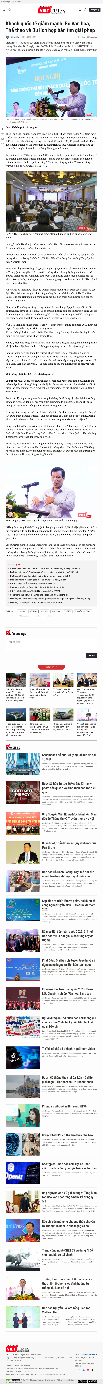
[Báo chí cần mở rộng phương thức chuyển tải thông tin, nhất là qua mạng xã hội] (23, 1230)
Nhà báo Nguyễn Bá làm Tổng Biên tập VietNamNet (66, 1310)
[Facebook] (79, 37)
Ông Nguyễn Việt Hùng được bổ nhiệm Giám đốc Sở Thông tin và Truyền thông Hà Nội (69, 816)
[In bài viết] (83, 37)
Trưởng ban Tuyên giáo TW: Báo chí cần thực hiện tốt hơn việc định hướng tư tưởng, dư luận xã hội (67, 1283)
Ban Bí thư (43, 1033)
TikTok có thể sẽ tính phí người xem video (68, 1048)
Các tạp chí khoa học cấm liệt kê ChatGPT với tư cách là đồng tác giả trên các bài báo (69, 1166)
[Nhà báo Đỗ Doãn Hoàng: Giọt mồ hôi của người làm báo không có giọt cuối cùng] (23, 881)
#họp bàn (44, 611)
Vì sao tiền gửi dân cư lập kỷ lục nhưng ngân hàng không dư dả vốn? (39, 693)
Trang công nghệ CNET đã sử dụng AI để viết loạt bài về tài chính (67, 1252)
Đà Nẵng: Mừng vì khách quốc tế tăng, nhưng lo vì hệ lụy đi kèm (38, 580)
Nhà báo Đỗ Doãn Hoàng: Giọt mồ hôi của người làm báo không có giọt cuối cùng (68, 874)
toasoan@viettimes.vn (88, 1355)
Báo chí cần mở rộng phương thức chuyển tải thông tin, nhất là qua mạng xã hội (68, 1223)
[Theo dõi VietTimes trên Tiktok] (92, 1370)
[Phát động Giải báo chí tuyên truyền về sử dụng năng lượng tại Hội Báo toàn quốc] (23, 969)
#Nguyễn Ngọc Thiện (82, 611)
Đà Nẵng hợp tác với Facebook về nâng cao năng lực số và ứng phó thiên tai (44, 572)
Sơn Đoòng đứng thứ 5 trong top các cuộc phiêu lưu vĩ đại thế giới (39, 595)
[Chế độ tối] (85, 9)
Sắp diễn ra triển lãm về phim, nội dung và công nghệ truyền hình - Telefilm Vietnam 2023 (68, 905)
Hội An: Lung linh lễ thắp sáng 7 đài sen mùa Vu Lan (33, 583)
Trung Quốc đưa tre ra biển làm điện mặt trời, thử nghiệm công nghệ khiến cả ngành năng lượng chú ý (16, 729)
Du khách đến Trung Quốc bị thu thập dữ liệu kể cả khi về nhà (37, 587)
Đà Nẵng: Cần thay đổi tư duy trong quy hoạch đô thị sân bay (37, 602)
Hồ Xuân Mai (14, 37)
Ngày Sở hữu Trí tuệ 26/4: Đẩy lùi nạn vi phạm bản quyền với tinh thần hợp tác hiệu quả (69, 788)
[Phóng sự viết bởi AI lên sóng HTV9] (23, 1115)
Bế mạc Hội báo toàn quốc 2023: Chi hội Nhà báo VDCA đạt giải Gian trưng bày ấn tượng (67, 935)
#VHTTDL (67, 611)
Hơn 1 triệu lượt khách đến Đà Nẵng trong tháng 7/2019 (35, 591)
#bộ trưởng (56, 611)
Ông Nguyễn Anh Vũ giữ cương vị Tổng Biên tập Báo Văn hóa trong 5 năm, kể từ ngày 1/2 (69, 1197)
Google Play (92, 1381)
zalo (84, 1370)
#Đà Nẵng (33, 611)
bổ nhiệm (66, 1318)
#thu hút (36, 616)
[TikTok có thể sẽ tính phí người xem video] (23, 1057)
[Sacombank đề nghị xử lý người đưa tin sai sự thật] (23, 764)
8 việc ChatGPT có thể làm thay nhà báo (67, 1135)
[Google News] (92, 37)
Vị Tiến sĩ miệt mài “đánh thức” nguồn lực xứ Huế (63, 692)
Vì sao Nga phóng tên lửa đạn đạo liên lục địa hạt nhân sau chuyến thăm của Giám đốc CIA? (86, 729)
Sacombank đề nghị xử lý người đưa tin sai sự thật (69, 757)
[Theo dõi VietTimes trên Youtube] (88, 1370)
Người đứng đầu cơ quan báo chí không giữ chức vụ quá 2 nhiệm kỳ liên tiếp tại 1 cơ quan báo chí (69, 1022)
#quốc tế (46, 616)
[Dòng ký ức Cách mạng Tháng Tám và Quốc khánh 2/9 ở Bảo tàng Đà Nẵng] (40, 714)
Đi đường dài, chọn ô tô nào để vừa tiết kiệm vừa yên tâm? (62, 727)
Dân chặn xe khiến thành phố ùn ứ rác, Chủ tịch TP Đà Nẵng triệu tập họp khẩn (45, 568)
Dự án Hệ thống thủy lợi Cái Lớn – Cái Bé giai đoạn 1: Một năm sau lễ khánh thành (67, 1079)
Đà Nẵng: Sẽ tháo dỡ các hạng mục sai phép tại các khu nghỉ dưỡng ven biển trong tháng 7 (51, 598)
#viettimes (22, 611)
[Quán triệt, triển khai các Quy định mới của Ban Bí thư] (23, 852)
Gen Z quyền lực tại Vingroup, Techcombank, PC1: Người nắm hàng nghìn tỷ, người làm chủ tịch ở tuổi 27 (86, 696)
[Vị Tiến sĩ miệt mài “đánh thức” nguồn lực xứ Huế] (63, 680)
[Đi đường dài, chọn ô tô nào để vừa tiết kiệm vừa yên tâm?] (63, 714)
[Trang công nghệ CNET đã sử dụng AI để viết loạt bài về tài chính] (23, 1259)
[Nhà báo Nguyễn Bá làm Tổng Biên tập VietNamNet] (23, 1317)
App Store (82, 1381)
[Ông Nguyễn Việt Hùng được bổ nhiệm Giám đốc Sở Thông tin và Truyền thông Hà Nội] (23, 823)
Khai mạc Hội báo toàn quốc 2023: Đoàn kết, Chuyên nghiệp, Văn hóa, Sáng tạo (67, 991)
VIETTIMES (51, 10)
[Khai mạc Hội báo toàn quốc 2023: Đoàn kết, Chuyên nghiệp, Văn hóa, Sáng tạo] (23, 998)
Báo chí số (13, 747)
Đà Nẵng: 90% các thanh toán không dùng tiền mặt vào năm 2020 (40, 576)
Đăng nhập (94, 10)
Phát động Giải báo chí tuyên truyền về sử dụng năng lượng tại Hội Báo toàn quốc (68, 962)
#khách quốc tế (24, 616)
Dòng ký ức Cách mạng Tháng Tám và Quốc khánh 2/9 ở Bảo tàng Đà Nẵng (39, 728)
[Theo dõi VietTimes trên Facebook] (80, 1370)
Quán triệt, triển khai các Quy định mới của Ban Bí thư (69, 845)
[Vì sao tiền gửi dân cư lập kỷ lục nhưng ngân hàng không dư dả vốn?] (40, 680)
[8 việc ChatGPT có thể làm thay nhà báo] (23, 1144)
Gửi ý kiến (91, 656)
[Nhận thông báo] (79, 9)
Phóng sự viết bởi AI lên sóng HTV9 (64, 1106)
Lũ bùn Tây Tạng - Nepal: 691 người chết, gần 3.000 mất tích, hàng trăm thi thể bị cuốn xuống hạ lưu (15, 695)
